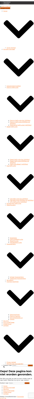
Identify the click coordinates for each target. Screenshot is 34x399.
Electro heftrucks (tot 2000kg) (20, 120)
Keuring (6, 321)
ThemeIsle (20, 396)
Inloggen (6, 3)
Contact (6, 394)
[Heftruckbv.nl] (5, 6)
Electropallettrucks (16, 239)
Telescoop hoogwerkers (18, 278)
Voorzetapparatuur (16, 318)
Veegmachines (15, 314)
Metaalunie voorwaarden (15, 364)
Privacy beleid (11, 362)
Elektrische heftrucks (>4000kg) (20, 125)
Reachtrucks (14, 241)
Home (5, 386)
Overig (12, 319)
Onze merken (11, 48)
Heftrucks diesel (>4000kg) (19, 164)
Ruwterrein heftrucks (14, 203)
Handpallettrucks (16, 242)
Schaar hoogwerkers (17, 277)
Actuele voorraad (9, 387)
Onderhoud (7, 324)
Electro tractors (15, 316)
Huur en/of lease (8, 322)
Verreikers (10, 280)
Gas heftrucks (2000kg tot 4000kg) (22, 200)
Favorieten (6, 2)
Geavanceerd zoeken (14, 86)
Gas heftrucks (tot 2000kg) (19, 199)
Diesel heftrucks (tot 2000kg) (20, 159)
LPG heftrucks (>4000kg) (18, 202)
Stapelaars (13, 238)
